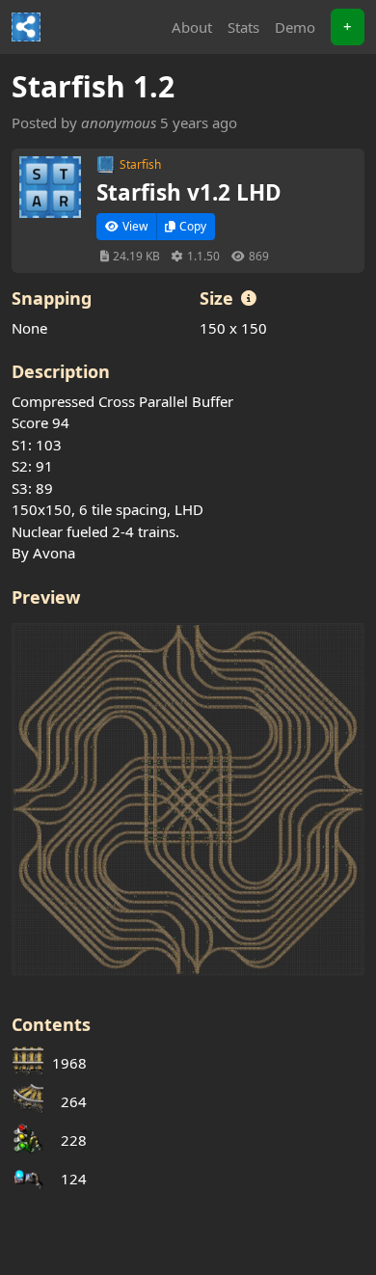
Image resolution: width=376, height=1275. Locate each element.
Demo (295, 27)
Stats (243, 27)
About (192, 27)
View (135, 226)
